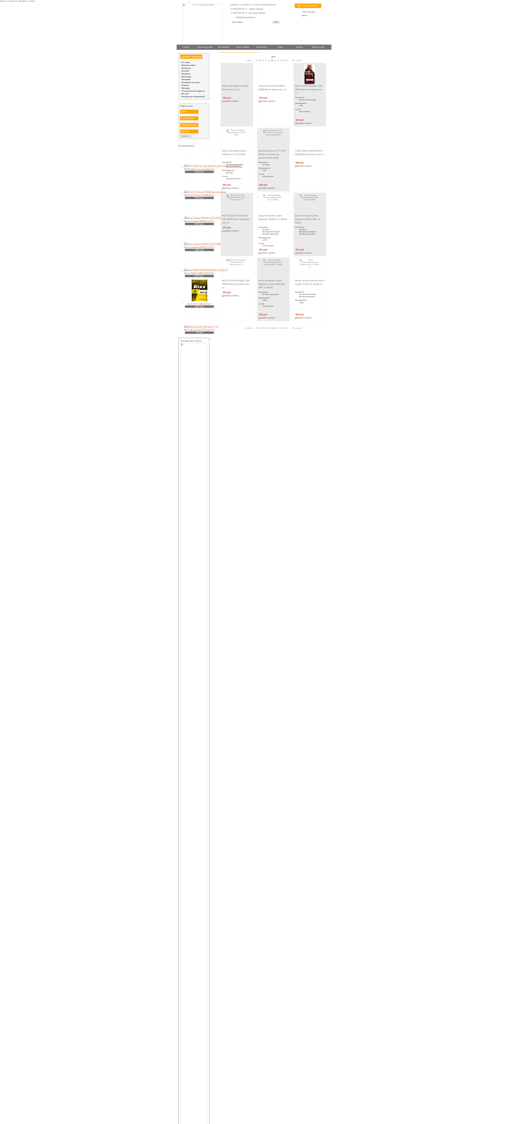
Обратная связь (318, 47)
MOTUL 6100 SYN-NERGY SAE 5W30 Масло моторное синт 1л (236, 219)
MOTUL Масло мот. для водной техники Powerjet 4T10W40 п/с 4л (199, 169)
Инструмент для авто (190, 82)
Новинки (185, 85)
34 (278, 60)
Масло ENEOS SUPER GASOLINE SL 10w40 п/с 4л (199, 273)
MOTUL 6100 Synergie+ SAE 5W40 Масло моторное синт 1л (309, 89)
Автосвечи (185, 74)
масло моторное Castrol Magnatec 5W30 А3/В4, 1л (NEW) (307, 219)
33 (275, 60)
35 (281, 60)
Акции (280, 47)
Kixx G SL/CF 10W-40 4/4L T (199, 304)
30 (266, 60)
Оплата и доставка (205, 47)
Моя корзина (309, 12)
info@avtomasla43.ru (245, 17)
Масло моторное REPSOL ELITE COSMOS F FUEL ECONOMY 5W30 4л (199, 221)
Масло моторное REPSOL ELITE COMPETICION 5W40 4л (199, 247)
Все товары (185, 62)
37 (287, 60)
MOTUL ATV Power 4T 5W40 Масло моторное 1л (199, 195)
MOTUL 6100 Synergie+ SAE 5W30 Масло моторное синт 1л (236, 284)
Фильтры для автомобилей (193, 97)
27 (257, 60)
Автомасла (186, 68)
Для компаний (223, 47)
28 (260, 60)
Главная (186, 47)
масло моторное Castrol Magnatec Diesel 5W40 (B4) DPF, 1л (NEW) (271, 284)
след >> (299, 60)
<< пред (248, 60)
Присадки (185, 88)
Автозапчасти (261, 47)
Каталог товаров (242, 47)
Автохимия (186, 79)
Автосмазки (186, 77)
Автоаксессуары (188, 65)
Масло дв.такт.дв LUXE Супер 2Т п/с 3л (199, 330)
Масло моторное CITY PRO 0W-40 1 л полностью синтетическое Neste (271, 154)
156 (293, 60)
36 (284, 60)
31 (269, 60)
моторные (254, 52)
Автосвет (185, 71)
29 (263, 60)
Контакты (299, 47)
